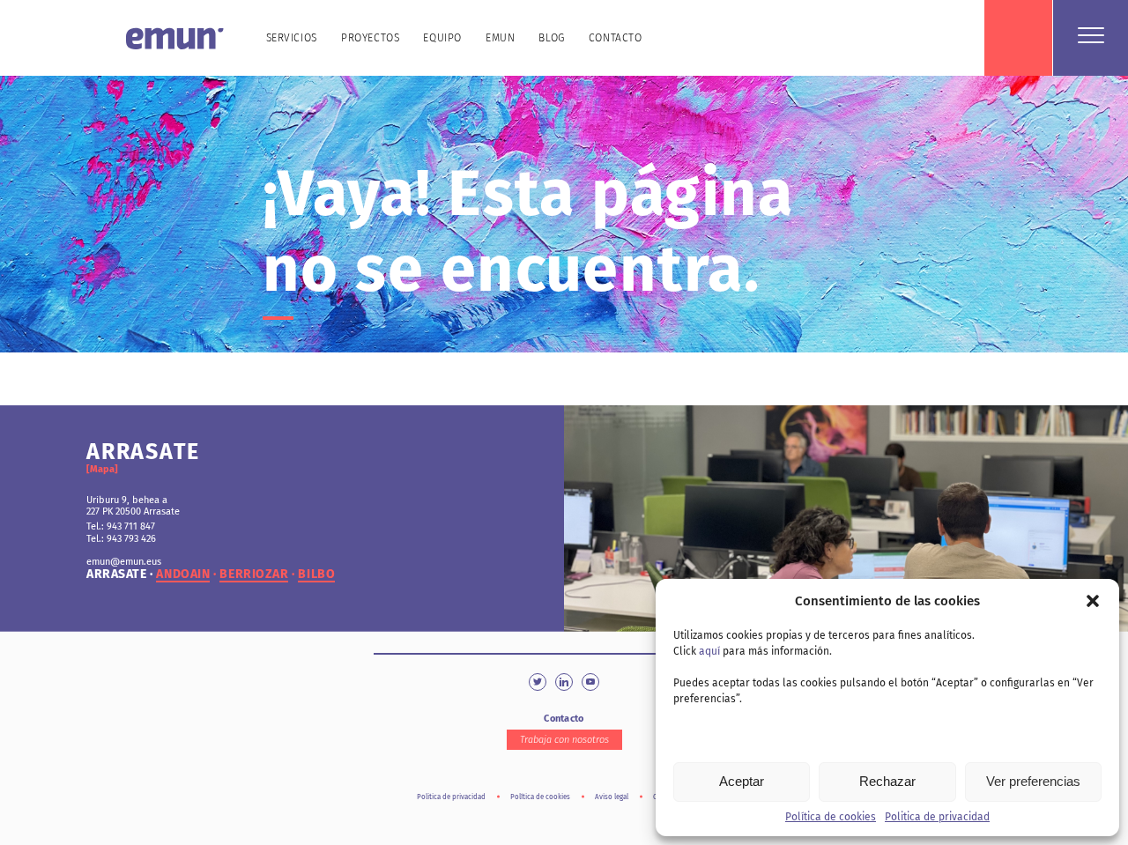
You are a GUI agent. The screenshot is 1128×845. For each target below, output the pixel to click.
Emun (500, 38)
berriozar (253, 574)
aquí (709, 651)
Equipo (442, 38)
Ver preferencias (1033, 781)
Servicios (291, 38)
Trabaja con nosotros (564, 739)
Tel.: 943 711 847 (120, 526)
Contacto (615, 38)
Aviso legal (611, 797)
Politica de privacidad (937, 817)
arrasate (116, 574)
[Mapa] (102, 469)
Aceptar (741, 781)
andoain (183, 574)
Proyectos (370, 38)
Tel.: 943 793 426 (121, 539)
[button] (1093, 601)
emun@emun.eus (123, 561)
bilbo (316, 574)
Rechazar (887, 781)
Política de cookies (830, 817)
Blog (551, 38)
